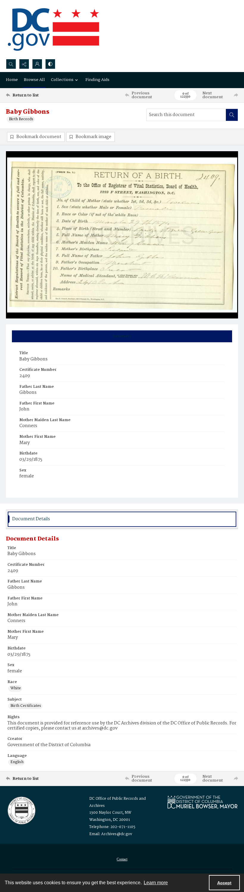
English (17, 762)
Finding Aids (97, 79)
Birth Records (21, 119)
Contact (122, 859)
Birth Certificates (25, 706)
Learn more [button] (156, 882)
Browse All (34, 79)
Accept (224, 882)
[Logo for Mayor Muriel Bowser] (202, 802)
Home (12, 79)
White (15, 688)
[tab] (122, 336)
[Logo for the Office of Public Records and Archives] (21, 810)
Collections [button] (62, 79)
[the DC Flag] (53, 29)
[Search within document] (232, 115)
